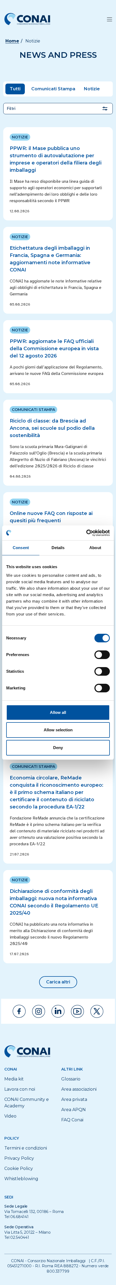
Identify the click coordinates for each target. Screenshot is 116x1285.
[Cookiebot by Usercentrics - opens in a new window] (86, 532)
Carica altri (58, 982)
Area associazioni (79, 1089)
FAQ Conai (72, 1119)
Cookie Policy (18, 1168)
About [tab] (95, 547)
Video (10, 1116)
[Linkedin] (58, 1011)
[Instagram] (38, 1011)
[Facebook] (19, 1011)
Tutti (15, 88)
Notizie (92, 88)
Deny (58, 747)
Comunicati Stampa (53, 88)
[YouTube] (77, 1011)
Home (12, 41)
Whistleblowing (21, 1178)
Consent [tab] (21, 547)
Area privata (74, 1099)
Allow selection (58, 730)
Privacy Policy (19, 1158)
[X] (96, 1011)
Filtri (11, 108)
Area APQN (73, 1109)
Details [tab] (58, 547)
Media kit (14, 1079)
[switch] (102, 654)
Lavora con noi (19, 1089)
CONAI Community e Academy (26, 1102)
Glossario (70, 1079)
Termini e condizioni (25, 1148)
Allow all (58, 712)
